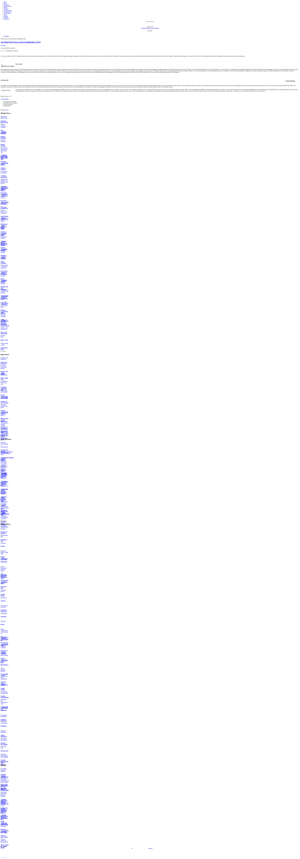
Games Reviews (8, 10)
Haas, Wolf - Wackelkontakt (5, 789)
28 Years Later (4, 750)
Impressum (6, 18)
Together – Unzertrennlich (5, 696)
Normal (3, 546)
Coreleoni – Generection (4, 176)
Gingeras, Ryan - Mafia (4, 836)
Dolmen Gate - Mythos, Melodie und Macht (4, 437)
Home (5, 2)
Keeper (2, 624)
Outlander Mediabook (4, 720)
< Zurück (3, 99)
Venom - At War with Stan (4, 402)
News (5, 3)
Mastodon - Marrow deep (4, 121)
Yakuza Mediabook (4, 736)
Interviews (6, 4)
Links (5, 14)
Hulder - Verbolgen (3, 262)
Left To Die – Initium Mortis (4, 303)
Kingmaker (4, 726)
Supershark (4, 710)
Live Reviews (7, 13)
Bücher (5, 7)
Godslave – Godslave (3, 168)
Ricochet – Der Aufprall (4, 743)
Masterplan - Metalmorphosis (5, 325)
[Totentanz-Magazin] (150, 28)
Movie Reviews (8, 11)
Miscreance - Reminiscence (4, 207)
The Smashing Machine (4, 674)
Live (7, 110)
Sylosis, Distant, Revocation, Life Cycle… (4, 472)
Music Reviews (7, 6)
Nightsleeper (4, 561)
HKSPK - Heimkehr (3, 137)
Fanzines (6, 9)
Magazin (6, 16)
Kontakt (6, 17)
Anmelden (6, 36)
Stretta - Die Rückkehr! (4, 363)
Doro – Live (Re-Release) (4, 332)
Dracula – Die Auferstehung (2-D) (4, 708)
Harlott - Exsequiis (3, 145)
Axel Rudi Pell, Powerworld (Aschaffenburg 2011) (21, 42)
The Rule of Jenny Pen (4, 610)
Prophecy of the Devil (4, 532)
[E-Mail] (3, 45)
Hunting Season (3, 595)
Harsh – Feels (4, 340)
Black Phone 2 (4, 664)
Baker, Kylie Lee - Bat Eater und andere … (4, 787)
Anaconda (3, 616)
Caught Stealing (3, 689)
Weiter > (7, 99)
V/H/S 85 (3, 600)
